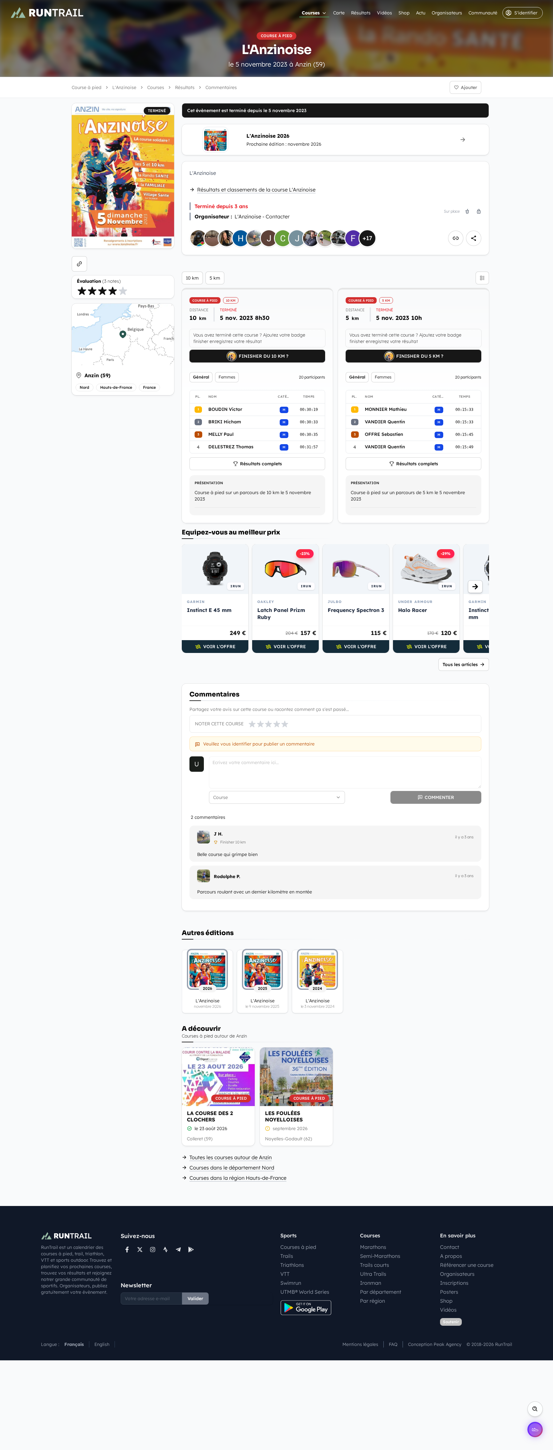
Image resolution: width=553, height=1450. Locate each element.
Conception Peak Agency (434, 1344)
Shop (404, 13)
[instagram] (152, 1249)
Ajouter (469, 87)
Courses (311, 13)
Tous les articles (460, 664)
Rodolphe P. (227, 876)
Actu (420, 13)
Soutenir (451, 1321)
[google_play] (191, 1249)
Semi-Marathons (380, 1256)
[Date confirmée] (189, 1128)
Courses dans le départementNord (231, 1167)
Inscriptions (454, 1283)
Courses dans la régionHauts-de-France (237, 1178)
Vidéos (384, 13)
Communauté (483, 13)
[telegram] (178, 1249)
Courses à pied (298, 1247)
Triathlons (292, 1265)
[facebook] (127, 1249)
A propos (451, 1256)
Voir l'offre (219, 646)
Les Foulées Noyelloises (284, 1116)
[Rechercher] (535, 1409)
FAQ (393, 1344)
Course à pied (86, 87)
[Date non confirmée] (267, 1128)
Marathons (373, 1247)
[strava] (165, 1249)
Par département (380, 1292)
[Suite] (475, 586)
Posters (449, 1292)
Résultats (361, 13)
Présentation (209, 483)
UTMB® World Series (304, 1292)
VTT (285, 1274)
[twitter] (139, 1249)
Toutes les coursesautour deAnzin (230, 1157)
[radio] (82, 291)
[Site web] (79, 264)
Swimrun (290, 1283)
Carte (339, 13)
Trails (286, 1256)
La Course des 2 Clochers (210, 1116)
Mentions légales (360, 1344)
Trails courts (374, 1265)
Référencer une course (466, 1265)
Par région (372, 1301)
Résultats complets (261, 464)
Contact (449, 1247)
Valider (195, 1298)
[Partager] (473, 238)
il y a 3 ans (464, 837)
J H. (218, 834)
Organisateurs (447, 13)
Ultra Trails (373, 1274)
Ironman (370, 1283)
